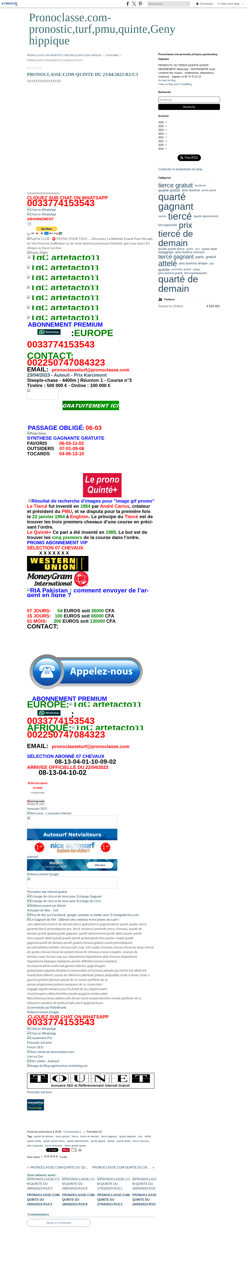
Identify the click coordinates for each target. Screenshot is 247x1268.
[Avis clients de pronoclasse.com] (50, 1052)
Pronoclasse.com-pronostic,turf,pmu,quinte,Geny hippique (64, 55)
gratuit (211, 257)
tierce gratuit (175, 185)
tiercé (180, 216)
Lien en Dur (35, 1056)
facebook (200, 185)
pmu (197, 249)
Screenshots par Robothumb (46, 1007)
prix (185, 225)
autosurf (32, 856)
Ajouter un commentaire (58, 1223)
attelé (167, 263)
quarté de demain (178, 283)
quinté (189, 249)
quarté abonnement (206, 216)
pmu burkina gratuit (170, 273)
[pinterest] (140, 4)
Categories (112, 55)
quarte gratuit (169, 190)
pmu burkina (191, 190)
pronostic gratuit (181, 269)
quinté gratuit (209, 190)
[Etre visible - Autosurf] (43, 1061)
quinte (164, 269)
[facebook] (127, 4)
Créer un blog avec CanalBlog (174, 84)
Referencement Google (43, 874)
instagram (165, 252)
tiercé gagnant (176, 257)
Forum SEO (35, 1047)
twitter (196, 269)
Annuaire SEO (37, 808)
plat (211, 263)
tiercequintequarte (195, 273)
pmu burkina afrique (193, 263)
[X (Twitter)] (134, 4)
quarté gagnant (175, 201)
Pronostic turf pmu (39, 1042)
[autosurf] (72, 839)
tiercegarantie (167, 225)
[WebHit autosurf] (72, 869)
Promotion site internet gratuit (47, 891)
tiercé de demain (175, 238)
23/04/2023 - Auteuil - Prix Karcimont (67, 375)
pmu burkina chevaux (190, 252)
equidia (162, 216)
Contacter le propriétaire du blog (180, 169)
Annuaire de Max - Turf (42, 910)
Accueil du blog (166, 80)
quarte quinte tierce (171, 249)
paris (199, 257)
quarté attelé (209, 248)
